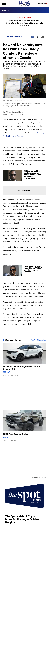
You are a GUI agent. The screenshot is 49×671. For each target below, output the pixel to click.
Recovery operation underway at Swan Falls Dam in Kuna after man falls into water (24, 23)
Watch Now (42, 3)
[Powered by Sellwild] (42, 478)
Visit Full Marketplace (38, 340)
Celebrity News (12, 36)
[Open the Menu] (4, 4)
